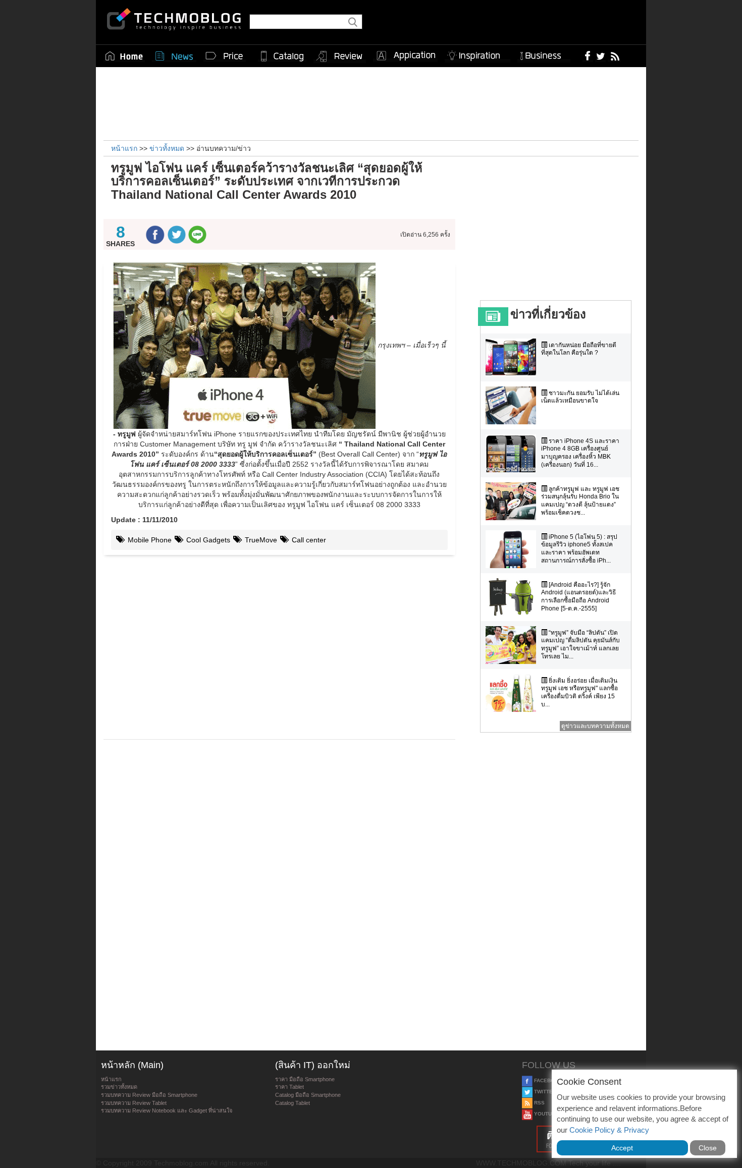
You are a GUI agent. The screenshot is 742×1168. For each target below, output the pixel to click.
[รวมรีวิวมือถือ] (339, 56)
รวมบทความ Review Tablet (134, 1103)
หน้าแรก (111, 1079)
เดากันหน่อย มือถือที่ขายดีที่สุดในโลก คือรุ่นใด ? (578, 349)
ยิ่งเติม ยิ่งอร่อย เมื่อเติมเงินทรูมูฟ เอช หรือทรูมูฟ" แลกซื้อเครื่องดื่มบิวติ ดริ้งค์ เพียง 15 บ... (579, 692)
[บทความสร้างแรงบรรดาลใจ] (477, 54)
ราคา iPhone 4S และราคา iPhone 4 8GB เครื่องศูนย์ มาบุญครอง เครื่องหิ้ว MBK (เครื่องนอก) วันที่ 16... (580, 452)
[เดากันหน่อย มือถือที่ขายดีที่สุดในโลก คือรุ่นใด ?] (513, 357)
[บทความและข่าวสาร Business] (543, 54)
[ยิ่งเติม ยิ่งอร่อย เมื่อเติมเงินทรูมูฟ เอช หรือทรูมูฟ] (513, 693)
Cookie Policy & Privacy (609, 1130)
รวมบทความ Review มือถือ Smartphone (149, 1095)
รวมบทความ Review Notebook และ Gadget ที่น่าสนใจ (166, 1110)
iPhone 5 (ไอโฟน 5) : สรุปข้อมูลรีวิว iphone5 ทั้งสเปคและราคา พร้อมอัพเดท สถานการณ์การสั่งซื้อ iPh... (579, 548)
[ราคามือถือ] (224, 56)
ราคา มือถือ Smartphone (305, 1079)
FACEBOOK (547, 1080)
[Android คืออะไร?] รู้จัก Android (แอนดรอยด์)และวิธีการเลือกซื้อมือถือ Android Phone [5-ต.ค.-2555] (578, 596)
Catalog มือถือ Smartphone (308, 1095)
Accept (622, 1148)
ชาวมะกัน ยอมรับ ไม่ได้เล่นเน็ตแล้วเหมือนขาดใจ (580, 397)
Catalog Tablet (292, 1103)
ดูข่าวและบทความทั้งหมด (595, 726)
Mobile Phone (149, 540)
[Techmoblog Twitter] (600, 55)
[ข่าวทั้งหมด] (174, 56)
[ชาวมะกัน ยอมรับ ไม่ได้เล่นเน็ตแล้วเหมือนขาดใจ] (513, 405)
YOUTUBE (546, 1114)
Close (708, 1148)
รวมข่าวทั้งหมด (119, 1087)
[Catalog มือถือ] (282, 56)
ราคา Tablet (289, 1087)
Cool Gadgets (207, 540)
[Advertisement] (371, 102)
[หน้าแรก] (124, 56)
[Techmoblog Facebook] (587, 55)
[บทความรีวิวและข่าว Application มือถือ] (405, 56)
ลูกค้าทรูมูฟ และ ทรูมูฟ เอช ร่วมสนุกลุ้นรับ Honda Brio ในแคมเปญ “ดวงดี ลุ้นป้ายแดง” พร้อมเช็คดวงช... (580, 500)
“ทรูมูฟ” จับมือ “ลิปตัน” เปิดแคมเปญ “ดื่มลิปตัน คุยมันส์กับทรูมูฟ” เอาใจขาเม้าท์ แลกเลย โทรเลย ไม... (580, 644)
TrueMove (260, 540)
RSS (539, 1102)
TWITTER (544, 1091)
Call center (308, 540)
